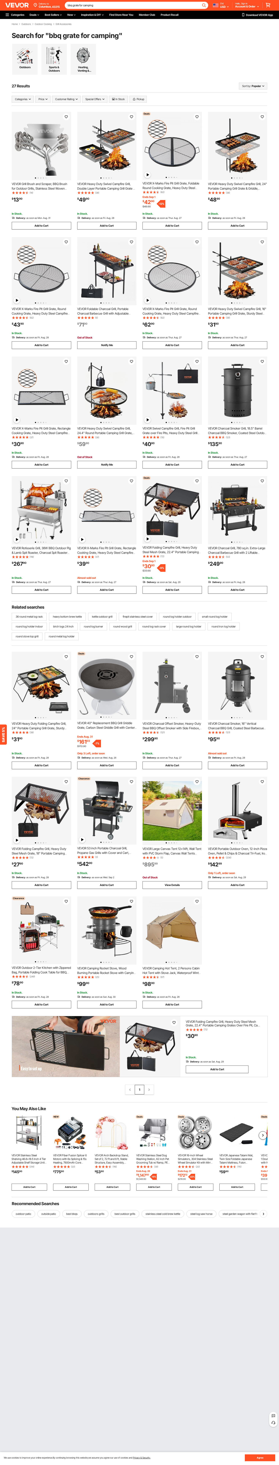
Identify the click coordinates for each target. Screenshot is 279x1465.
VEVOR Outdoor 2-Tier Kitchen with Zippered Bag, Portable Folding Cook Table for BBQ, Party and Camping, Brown (41, 972)
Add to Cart (41, 225)
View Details (172, 885)
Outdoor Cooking (43, 24)
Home (15, 24)
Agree (260, 1457)
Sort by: (246, 86)
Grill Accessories (64, 24)
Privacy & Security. (142, 1457)
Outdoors (26, 24)
